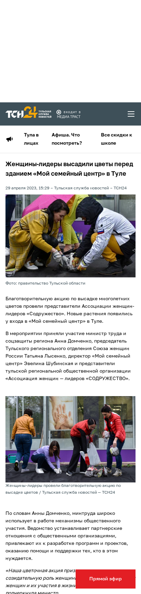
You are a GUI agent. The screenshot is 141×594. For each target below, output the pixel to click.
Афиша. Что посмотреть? (67, 139)
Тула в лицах (31, 139)
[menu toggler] (131, 114)
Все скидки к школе (116, 139)
